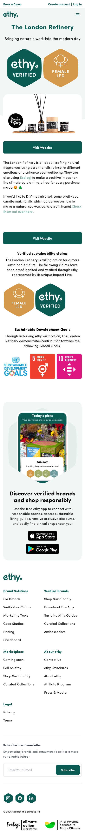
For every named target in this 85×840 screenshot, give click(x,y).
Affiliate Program (57, 684)
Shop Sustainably (57, 599)
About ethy (52, 676)
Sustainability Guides (60, 615)
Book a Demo (12, 4)
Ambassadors (55, 631)
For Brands (11, 599)
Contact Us (52, 659)
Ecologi (26, 177)
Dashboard (12, 640)
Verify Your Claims (17, 607)
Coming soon (13, 659)
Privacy (9, 712)
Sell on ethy (12, 668)
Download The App (59, 607)
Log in (77, 4)
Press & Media (55, 692)
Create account (59, 4)
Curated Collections (59, 623)
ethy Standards (56, 668)
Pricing (8, 631)
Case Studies (13, 623)
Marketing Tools (15, 615)
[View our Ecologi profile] (21, 825)
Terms (8, 720)
